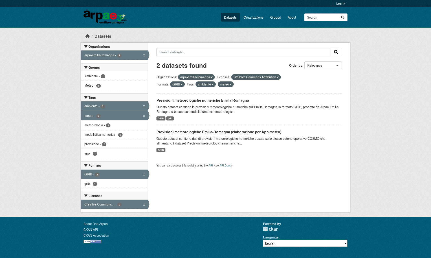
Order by (295, 65)
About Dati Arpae (96, 223)
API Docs (225, 165)
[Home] (87, 36)
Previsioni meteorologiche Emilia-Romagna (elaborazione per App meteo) (218, 131)
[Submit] (342, 17)
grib (170, 118)
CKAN (270, 229)
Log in (340, 3)
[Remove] (212, 77)
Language (271, 237)
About (292, 17)
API (211, 165)
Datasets (230, 17)
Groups (275, 17)
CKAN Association (96, 235)
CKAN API (91, 229)
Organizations (253, 17)
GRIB (161, 118)
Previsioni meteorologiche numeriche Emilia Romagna (202, 100)
